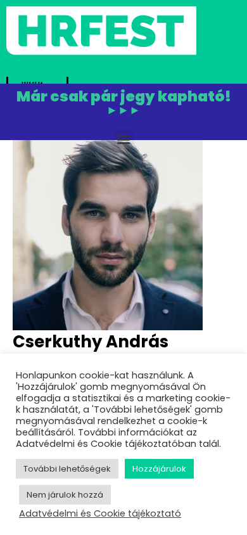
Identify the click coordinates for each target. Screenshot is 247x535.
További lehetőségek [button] (67, 469)
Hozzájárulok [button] (159, 469)
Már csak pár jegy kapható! (123, 103)
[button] (123, 139)
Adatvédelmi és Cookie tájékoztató (100, 513)
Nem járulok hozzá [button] (65, 495)
